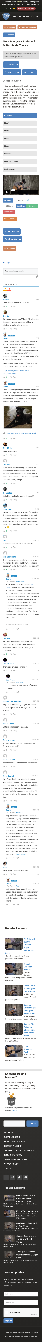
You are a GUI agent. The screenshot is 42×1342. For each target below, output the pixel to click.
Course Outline (11, 64)
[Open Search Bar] (32, 16)
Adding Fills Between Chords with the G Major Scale (29, 1030)
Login (7, 263)
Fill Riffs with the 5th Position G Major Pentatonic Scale (25, 1198)
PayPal (14, 1110)
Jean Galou (19, 682)
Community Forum (13, 1155)
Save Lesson (9, 27)
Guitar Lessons (12, 1137)
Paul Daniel (19, 812)
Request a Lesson (13, 1146)
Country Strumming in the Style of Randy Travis (26, 1239)
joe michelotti (20, 581)
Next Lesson (29, 72)
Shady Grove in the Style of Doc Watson (30, 988)
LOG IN (26, 17)
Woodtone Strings (13, 239)
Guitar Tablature (12, 231)
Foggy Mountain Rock (28, 1049)
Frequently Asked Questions (19, 1150)
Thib (17, 886)
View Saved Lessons (27, 27)
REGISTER (17, 17)
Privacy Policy (11, 1164)
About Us (8, 1132)
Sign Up (8, 1321)
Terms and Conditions (15, 1159)
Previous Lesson (12, 72)
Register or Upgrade (15, 1141)
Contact (8, 1168)
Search (32, 1123)
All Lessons (9, 35)
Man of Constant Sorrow (28, 967)
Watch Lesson (8, 1206)
